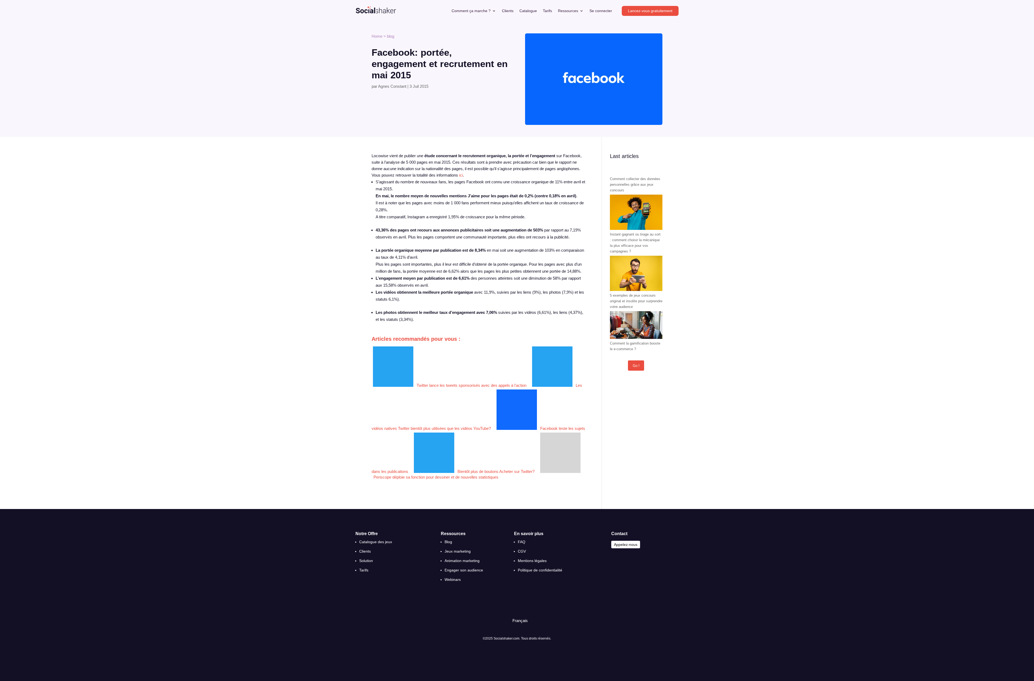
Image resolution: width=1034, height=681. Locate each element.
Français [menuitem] (520, 620)
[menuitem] (518, 620)
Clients (507, 11)
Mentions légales (532, 561)
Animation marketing (462, 561)
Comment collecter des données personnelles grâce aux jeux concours (635, 184)
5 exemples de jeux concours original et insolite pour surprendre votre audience (636, 301)
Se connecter (600, 11)
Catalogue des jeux (375, 542)
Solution (366, 561)
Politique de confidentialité (540, 570)
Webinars (453, 579)
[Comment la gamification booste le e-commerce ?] (636, 325)
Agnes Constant (392, 86)
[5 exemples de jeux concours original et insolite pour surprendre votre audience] (636, 274)
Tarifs (547, 11)
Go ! (636, 366)
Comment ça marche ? (471, 11)
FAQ (521, 542)
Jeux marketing (458, 551)
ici (461, 175)
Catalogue (528, 11)
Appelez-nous (625, 544)
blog (390, 36)
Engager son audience (464, 570)
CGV (522, 551)
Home (377, 36)
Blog (448, 542)
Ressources (568, 11)
